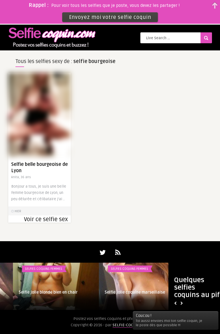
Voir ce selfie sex (46, 219)
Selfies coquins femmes (30, 269)
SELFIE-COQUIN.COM (131, 325)
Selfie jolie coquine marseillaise (122, 292)
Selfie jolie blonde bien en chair (35, 292)
